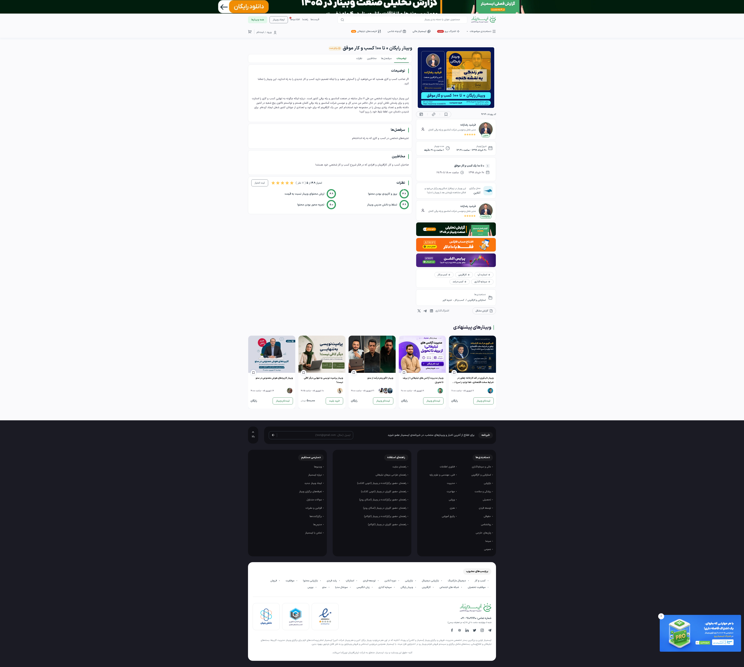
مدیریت (451, 483)
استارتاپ (350, 581)
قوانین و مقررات (314, 508)
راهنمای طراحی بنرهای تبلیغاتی (391, 475)
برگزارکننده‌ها (316, 516)
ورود (269, 32)
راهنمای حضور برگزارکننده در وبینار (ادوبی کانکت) (382, 483)
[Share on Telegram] (425, 311)
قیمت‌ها (315, 20)
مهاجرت (451, 492)
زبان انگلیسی (363, 587)
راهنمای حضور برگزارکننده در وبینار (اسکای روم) (383, 500)
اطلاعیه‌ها (295, 20)
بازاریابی (488, 483)
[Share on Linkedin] (431, 311)
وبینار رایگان (407, 587)
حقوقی (488, 516)
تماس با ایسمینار (314, 533)
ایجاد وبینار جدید (313, 483)
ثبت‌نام (260, 32)
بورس (310, 587)
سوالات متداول (315, 500)
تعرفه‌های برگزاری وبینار (311, 492)
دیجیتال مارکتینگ (457, 581)
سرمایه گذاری (385, 587)
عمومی (488, 549)
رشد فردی (332, 581)
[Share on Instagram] (419, 311)
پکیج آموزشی (449, 516)
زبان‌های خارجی (484, 533)
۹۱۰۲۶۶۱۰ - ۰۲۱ (468, 618)
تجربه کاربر (447, 300)
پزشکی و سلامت (483, 492)
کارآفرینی (426, 587)
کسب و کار (459, 300)
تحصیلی (487, 500)
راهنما (305, 20)
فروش (273, 581)
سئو (324, 587)
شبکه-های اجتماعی (449, 587)
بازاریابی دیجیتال (431, 581)
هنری (453, 508)
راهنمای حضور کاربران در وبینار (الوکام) (387, 525)
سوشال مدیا (341, 587)
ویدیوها (318, 467)
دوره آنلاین (390, 581)
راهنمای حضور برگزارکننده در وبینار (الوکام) (385, 516)
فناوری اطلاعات (448, 467)
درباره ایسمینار (315, 475)
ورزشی (452, 500)
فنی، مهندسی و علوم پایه (443, 475)
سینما (488, 541)
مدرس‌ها (318, 525)
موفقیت (290, 581)
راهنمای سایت (400, 467)
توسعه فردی (485, 508)
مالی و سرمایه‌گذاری (482, 467)
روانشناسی (486, 525)
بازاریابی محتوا (311, 581)
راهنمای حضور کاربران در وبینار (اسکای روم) (385, 508)
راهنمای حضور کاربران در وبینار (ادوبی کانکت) (384, 492)
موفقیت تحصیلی (477, 587)
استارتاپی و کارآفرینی (476, 300)
